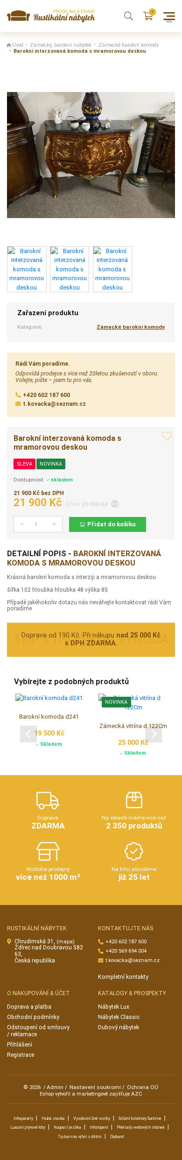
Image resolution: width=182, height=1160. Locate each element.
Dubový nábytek (118, 1027)
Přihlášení (19, 1044)
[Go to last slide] (28, 733)
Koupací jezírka (67, 1127)
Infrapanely (23, 1118)
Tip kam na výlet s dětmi (80, 1136)
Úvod (17, 45)
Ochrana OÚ (142, 1087)
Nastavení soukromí (95, 1087)
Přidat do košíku (111, 524)
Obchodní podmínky (33, 1017)
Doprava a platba (29, 1007)
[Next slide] (153, 733)
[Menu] (169, 16)
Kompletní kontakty (123, 977)
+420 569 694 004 (126, 951)
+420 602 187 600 (46, 395)
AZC (136, 1093)
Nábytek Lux (113, 1007)
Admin (55, 1087)
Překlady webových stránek (141, 1127)
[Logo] (51, 16)
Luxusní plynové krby (27, 1127)
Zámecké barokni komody (128, 45)
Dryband (117, 1136)
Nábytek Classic (119, 1017)
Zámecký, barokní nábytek (60, 45)
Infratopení (99, 1127)
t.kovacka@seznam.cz (54, 404)
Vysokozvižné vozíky (91, 1118)
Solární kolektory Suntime (140, 1118)
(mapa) (65, 942)
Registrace (20, 1055)
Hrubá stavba (53, 1118)
